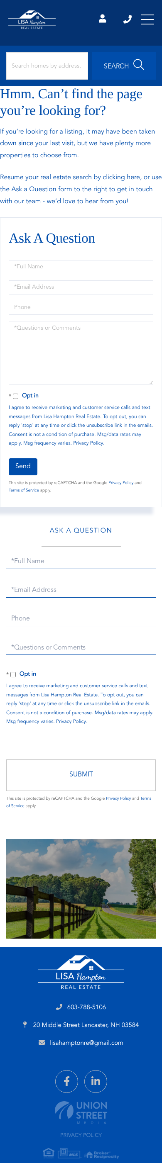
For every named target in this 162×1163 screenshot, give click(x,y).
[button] (124, 66)
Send (23, 466)
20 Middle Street (85, 1025)
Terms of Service (24, 491)
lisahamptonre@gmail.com (86, 1043)
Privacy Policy (88, 443)
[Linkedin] (95, 1081)
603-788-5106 (128, 19)
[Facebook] (66, 1081)
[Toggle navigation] (147, 19)
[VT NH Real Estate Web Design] (81, 1112)
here (133, 177)
